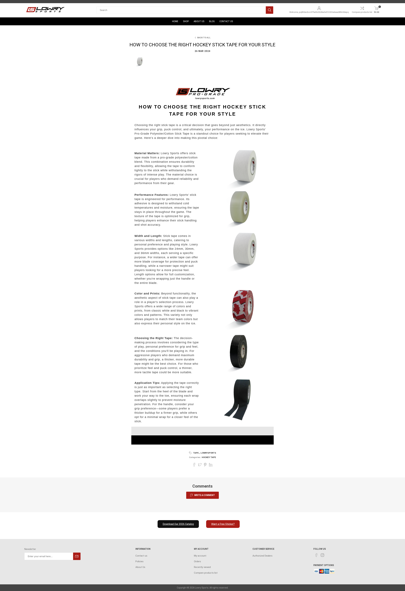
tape (196, 453)
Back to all (204, 37)
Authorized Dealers (262, 555)
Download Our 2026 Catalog (178, 524)
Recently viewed (202, 567)
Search (269, 10)
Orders (197, 561)
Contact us (141, 555)
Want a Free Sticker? (223, 524)
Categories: (195, 457)
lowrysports (208, 453)
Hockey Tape (209, 457)
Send (77, 556)
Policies (139, 561)
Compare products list (362, 12)
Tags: (191, 453)
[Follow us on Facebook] (316, 555)
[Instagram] (322, 555)
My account (200, 555)
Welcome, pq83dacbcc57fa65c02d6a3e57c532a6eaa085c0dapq (319, 12)
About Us (140, 567)
